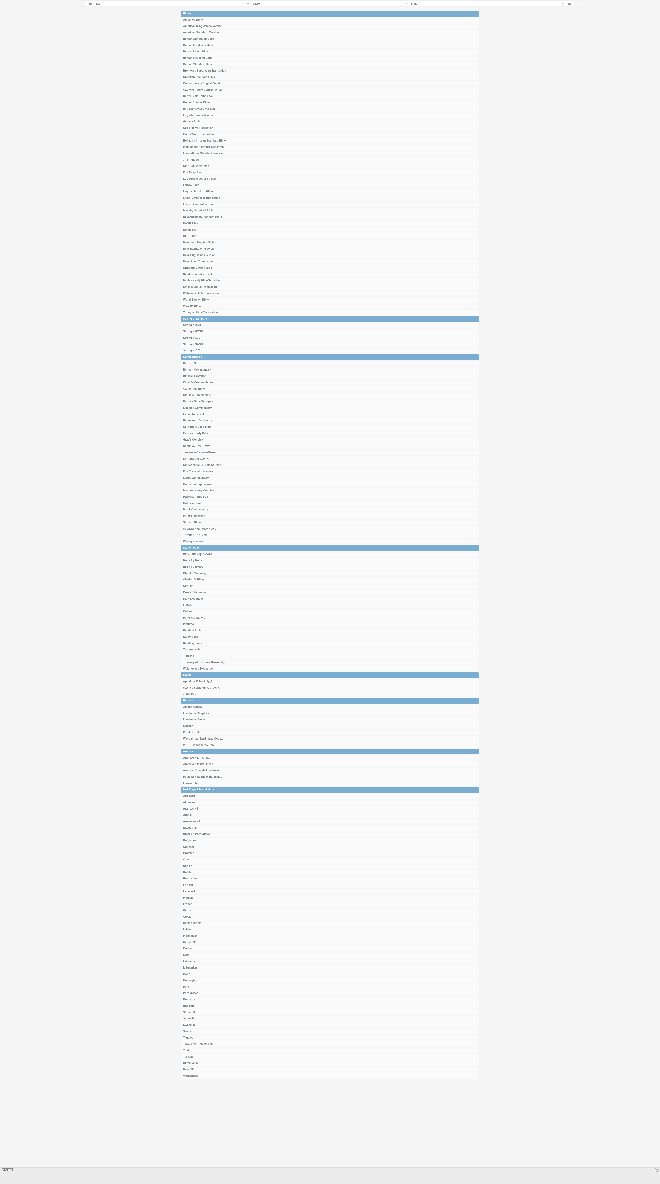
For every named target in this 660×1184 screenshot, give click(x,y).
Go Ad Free (7, 1170)
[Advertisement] (330, 1133)
